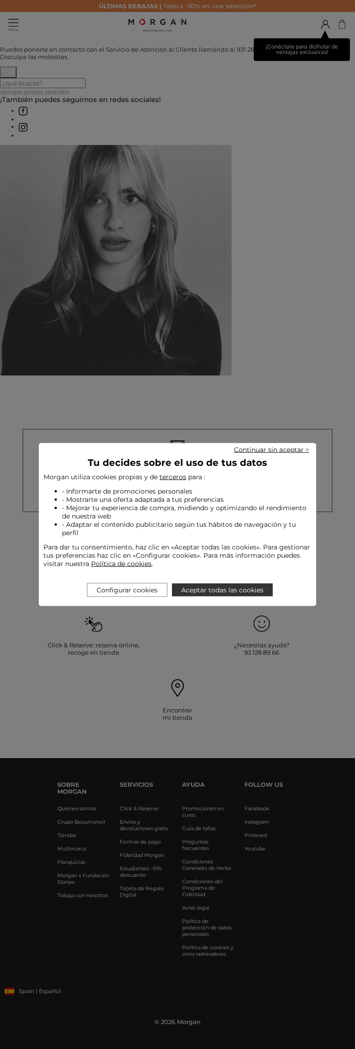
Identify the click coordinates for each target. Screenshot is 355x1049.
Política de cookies (121, 564)
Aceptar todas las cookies (222, 590)
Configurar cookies (127, 590)
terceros (172, 477)
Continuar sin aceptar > (271, 450)
